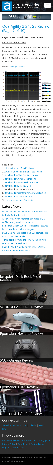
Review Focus (37, 444)
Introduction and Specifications (19, 168)
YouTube (6, 425)
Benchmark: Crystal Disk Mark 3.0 (20, 178)
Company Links (29, 440)
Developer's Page (16, 66)
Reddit (42, 425)
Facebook (18, 425)
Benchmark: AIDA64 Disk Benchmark (22, 182)
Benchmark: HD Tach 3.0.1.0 (17, 185)
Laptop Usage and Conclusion (20, 200)
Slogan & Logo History (13, 447)
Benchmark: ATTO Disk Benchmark (21, 175)
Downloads (23, 444)
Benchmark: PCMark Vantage (18, 196)
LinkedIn (32, 425)
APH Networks (26, 4)
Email (4, 428)
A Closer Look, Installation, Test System (23, 171)
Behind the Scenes (11, 440)
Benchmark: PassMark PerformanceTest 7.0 (25, 192)
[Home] (7, 5)
